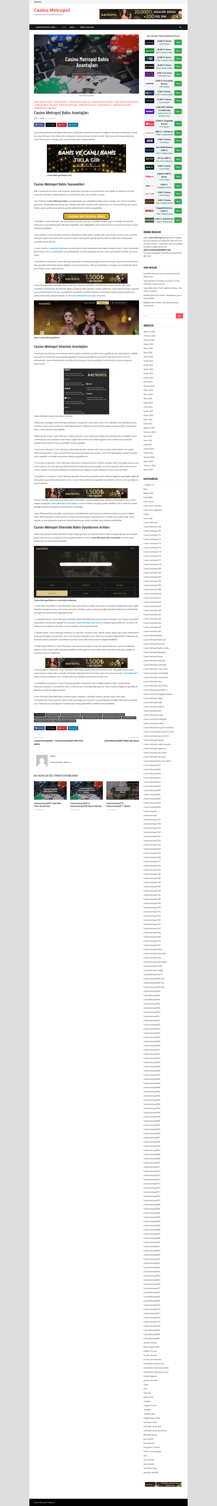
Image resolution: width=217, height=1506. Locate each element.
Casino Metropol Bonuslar (154, 660)
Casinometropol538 (152, 1079)
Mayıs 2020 (148, 461)
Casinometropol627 (152, 1288)
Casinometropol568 (152, 1154)
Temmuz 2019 (150, 465)
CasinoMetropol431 (152, 999)
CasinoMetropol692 (152, 1296)
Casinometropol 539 (152, 869)
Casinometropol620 (152, 1259)
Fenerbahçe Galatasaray (154, 1363)
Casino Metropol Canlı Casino (156, 669)
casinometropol (105, 105)
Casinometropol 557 (152, 924)
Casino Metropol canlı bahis (46, 105)
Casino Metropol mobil (153, 715)
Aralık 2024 (148, 365)
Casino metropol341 (152, 794)
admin (42, 118)
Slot (145, 1455)
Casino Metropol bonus (153, 656)
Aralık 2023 (148, 373)
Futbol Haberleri (150, 1376)
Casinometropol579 (152, 1200)
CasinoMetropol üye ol (153, 974)
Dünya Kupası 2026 (151, 1347)
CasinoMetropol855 (152, 1338)
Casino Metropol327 (152, 765)
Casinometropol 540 (152, 874)
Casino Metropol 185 (152, 531)
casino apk (148, 518)
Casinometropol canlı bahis (45, 108)
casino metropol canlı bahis (88, 622)
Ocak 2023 (148, 407)
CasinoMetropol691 (152, 1292)
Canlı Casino (149, 501)
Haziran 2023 (149, 386)
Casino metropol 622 (152, 614)
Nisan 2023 (148, 394)
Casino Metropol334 (152, 786)
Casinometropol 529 (152, 828)
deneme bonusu (150, 1342)
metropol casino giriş (152, 1426)
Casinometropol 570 (152, 941)
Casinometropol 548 (152, 899)
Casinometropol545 (152, 1108)
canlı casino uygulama (153, 510)
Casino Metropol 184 (152, 526)
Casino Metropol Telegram (44, 1502)
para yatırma (149, 1443)
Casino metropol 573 (152, 543)
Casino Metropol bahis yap (79, 102)
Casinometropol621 (152, 1263)
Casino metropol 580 (152, 568)
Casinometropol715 (152, 1305)
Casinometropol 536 (152, 857)
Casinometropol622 (152, 1267)
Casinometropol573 (152, 1175)
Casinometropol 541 (152, 878)
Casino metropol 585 (152, 585)
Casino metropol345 (152, 807)
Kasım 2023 (148, 377)
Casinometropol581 (152, 1208)
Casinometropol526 (152, 1028)
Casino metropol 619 (152, 606)
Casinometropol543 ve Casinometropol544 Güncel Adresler (86, 805)
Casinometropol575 (152, 1183)
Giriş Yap (147, 1393)
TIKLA (178, 42)
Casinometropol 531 (152, 836)
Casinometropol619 (152, 1254)
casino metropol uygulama (155, 748)
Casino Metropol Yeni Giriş (154, 756)
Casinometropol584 (152, 1221)
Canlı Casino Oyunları (152, 505)
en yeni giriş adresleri (152, 1359)
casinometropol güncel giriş (155, 962)
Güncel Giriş (148, 1397)
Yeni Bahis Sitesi (150, 1468)
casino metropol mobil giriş (155, 719)
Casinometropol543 (152, 1100)
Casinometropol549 (152, 1116)
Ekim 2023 (148, 381)
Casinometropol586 (152, 1229)
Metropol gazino (150, 1434)
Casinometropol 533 (152, 844)
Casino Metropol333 (152, 782)
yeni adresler (149, 1464)
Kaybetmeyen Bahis (152, 1418)
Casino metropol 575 (152, 551)
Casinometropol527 (152, 1033)
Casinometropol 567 (152, 928)
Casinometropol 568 (152, 932)
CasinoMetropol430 (152, 995)
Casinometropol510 (152, 1012)
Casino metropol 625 (152, 627)
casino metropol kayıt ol (154, 706)
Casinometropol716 (152, 1309)
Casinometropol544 (152, 1104)
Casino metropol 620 (152, 610)
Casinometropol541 (152, 1091)
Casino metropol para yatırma (156, 736)
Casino (146, 514)
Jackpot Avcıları (150, 1405)
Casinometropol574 (152, 1179)
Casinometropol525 (152, 1024)
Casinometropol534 (152, 1062)
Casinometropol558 (152, 1141)
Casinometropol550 (152, 1121)
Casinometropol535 (152, 1066)
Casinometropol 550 (152, 907)
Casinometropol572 (152, 1171)
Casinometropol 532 (152, 840)
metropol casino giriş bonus (155, 1430)
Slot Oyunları (149, 1459)
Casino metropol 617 (152, 597)
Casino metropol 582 (152, 577)
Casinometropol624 (152, 1275)
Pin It (63, 125)
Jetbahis (147, 1409)
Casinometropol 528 (152, 823)
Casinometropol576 (152, 1188)
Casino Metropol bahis (43, 102)
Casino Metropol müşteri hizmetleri (158, 727)
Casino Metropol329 (152, 773)
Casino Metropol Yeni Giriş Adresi (157, 761)
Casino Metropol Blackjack (155, 652)
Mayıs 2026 (148, 344)
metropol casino (150, 1422)
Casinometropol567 (152, 1150)
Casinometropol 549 (152, 903)
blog (145, 489)
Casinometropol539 (152, 1083)
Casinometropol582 (152, 1213)
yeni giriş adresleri (151, 1472)
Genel (146, 1384)
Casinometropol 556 (152, 920)
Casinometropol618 (152, 1250)
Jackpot (147, 1401)
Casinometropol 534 (152, 849)
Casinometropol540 (152, 1087)
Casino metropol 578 (152, 564)
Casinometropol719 (152, 1321)
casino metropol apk (152, 631)
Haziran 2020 (149, 457)
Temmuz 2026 (150, 335)
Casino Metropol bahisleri (102, 102)
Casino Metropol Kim (152, 710)
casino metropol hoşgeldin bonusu (158, 694)
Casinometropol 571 (152, 945)
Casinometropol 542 (152, 882)
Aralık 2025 (148, 361)
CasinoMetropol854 (152, 1334)
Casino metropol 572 (152, 539)
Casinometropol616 (152, 1242)
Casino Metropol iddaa (68, 105)
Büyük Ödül (148, 493)
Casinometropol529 (152, 1041)
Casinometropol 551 (152, 911)
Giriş (145, 1388)
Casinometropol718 (152, 1317)
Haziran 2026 (149, 340)
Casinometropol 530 (152, 832)
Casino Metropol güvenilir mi (156, 690)
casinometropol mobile (153, 970)
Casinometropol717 (152, 1313)
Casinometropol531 (152, 1049)
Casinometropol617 (152, 1246)
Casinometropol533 (152, 1058)
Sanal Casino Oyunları (153, 1451)
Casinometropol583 (152, 1217)
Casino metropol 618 (152, 602)
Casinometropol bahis (122, 105)
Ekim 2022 (148, 419)
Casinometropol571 (152, 1167)
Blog (72, 27)
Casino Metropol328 (152, 769)
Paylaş (40, 125)
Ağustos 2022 (149, 427)
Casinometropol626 (152, 1284)
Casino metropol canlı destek (156, 673)
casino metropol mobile (154, 723)
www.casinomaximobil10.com (157, 249)
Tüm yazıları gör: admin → (60, 762)
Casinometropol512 (152, 1020)
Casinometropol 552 (152, 916)
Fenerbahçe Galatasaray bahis (156, 1367)
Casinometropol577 (152, 1192)
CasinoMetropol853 (152, 1330)
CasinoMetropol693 (152, 1300)
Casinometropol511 (152, 1016)
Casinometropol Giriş (152, 957)
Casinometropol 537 (152, 861)
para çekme (148, 1439)
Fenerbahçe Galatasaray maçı (156, 1372)
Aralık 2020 (148, 453)
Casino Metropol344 (152, 803)
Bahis (63, 27)
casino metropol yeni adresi (155, 752)
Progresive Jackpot (152, 1447)
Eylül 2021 (148, 444)
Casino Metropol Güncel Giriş (156, 685)
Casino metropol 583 (152, 581)
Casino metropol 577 (152, 560)
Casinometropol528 (152, 1037)
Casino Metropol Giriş (45, 27)
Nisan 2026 (148, 348)
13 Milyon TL (149, 484)
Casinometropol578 (152, 1196)
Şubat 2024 (148, 369)
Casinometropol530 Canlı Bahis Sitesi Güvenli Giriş (47, 805)
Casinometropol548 (152, 1112)
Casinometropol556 (152, 1133)
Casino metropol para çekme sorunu (159, 731)
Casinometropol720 (152, 1326)
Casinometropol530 (152, 1045)
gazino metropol (151, 1380)
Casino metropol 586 (152, 589)
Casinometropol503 (152, 1008)
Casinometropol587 (152, 1234)
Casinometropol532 (152, 1054)
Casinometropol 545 (152, 895)
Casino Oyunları (150, 811)
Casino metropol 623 (152, 618)
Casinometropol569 (152, 1158)
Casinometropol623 (152, 1271)
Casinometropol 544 (152, 890)
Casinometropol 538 (152, 865)
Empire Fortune (150, 1351)
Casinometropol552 (152, 1129)
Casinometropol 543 (152, 886)
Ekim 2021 (148, 440)
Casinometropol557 (152, 1137)
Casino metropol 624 (152, 623)
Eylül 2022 (148, 423)
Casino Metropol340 (152, 790)
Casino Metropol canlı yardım (64, 503)
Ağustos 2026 (149, 331)
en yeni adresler (150, 1355)
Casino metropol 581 (152, 572)
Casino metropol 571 (152, 535)
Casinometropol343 (152, 991)
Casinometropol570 (152, 1162)
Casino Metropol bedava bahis (126, 102)
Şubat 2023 (148, 402)
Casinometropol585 (152, 1225)
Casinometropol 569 (152, 936)
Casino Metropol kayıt (88, 105)
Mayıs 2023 (148, 390)
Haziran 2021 (149, 448)
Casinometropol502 (152, 1003)
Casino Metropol (52, 10)
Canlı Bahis (148, 497)
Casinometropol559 (152, 1146)
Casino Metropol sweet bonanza (157, 744)
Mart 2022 (148, 436)
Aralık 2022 (148, 411)
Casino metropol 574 (152, 547)
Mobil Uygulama (87, 27)
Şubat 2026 (148, 356)
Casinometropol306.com (154, 987)
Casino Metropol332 (152, 777)
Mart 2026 (148, 352)
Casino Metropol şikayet (154, 740)
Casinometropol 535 (152, 853)
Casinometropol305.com (154, 982)
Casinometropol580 (152, 1204)
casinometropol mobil (153, 966)
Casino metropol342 (152, 798)
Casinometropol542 (152, 1095)
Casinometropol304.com (154, 978)
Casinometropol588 (152, 1238)
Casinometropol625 (152, 1280)
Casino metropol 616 (152, 593)
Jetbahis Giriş (149, 1413)
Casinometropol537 (152, 1075)
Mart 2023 (148, 398)
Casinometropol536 (152, 1070)
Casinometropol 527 (152, 819)
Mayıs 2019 (148, 469)
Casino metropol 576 (152, 556)
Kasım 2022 (148, 415)
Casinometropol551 (152, 1125)
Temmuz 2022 (150, 432)
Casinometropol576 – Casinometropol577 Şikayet (118, 805)
